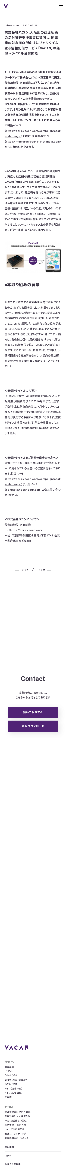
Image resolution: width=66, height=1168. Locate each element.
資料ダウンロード (33, 726)
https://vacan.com (27, 181)
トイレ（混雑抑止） (14, 1088)
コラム (8, 1155)
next (42, 569)
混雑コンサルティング (15, 1134)
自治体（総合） (12, 1075)
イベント (9, 1071)
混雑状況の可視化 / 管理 (17, 1112)
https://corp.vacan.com (26, 530)
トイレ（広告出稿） (14, 1093)
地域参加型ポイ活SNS (16, 1138)
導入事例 (9, 1147)
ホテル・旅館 (11, 1084)
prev (25, 569)
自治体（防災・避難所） (16, 1080)
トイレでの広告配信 (14, 1129)
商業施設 (9, 1067)
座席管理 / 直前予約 (15, 1125)
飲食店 (8, 1097)
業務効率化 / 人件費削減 (17, 1116)
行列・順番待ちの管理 (16, 1121)
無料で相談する (33, 712)
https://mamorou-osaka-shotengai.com (33, 141)
